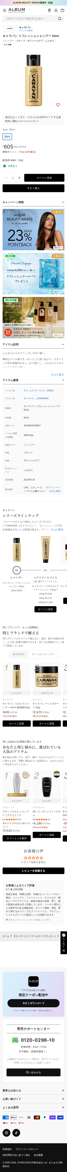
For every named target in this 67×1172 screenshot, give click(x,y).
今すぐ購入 (33, 188)
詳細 (50, 2)
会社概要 (38, 1155)
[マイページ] (56, 10)
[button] (63, 942)
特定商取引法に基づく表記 (16, 1155)
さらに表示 (55, 491)
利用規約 (7, 1149)
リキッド (20, 41)
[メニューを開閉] (5, 10)
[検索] (60, 19)
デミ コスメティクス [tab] (43, 654)
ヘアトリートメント (45, 579)
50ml (7, 136)
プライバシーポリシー (27, 1149)
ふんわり (49, 41)
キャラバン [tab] (19, 654)
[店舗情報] (49, 10)
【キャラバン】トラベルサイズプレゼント (34, 936)
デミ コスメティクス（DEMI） (39, 390)
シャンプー (8, 41)
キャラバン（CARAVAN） (37, 398)
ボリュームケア (35, 41)
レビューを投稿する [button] (33, 870)
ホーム (6, 936)
